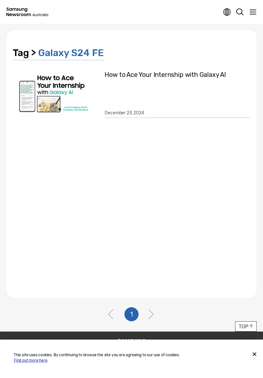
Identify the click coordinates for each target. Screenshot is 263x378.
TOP (243, 327)
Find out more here (30, 360)
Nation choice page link (227, 12)
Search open (239, 12)
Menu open (252, 12)
